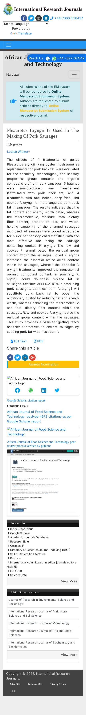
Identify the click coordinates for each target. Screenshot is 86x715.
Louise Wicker (17, 152)
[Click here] (24, 18)
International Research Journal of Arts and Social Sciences (40, 633)
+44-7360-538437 (68, 18)
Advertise (15, 684)
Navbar (13, 74)
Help (12, 690)
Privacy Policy (58, 684)
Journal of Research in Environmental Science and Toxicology (41, 601)
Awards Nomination (43, 364)
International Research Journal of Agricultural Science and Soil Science (38, 613)
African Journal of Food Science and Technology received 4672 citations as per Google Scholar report (39, 416)
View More (69, 581)
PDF (39, 341)
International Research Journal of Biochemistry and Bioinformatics (42, 644)
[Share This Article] (17, 390)
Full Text (20, 341)
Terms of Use (35, 684)
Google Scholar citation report (26, 400)
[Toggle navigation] (8, 45)
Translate (25, 33)
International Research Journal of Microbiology (39, 623)
